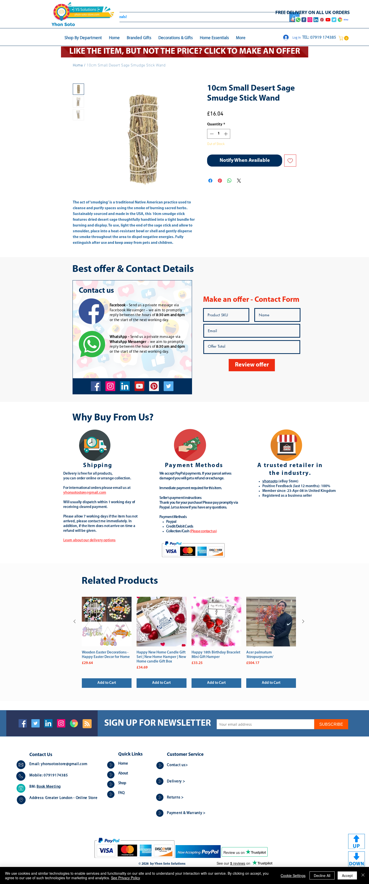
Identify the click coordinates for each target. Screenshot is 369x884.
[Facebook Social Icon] (23, 723)
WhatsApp (118, 337)
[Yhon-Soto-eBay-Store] (346, 19)
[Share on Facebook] (210, 181)
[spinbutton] (219, 133)
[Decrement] (211, 133)
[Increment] (226, 133)
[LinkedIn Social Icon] (48, 723)
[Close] (363, 875)
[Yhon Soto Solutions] (139, 386)
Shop (122, 783)
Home (78, 65)
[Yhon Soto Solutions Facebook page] (303, 19)
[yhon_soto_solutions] (110, 386)
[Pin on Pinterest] (220, 181)
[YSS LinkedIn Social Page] (316, 19)
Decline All (322, 875)
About (123, 773)
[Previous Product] (75, 621)
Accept (347, 875)
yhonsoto (270, 481)
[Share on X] (239, 181)
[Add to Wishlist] (290, 161)
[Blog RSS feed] (87, 724)
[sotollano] (168, 386)
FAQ (121, 793)
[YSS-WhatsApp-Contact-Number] (298, 20)
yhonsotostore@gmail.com (64, 764)
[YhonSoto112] (96, 386)
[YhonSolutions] (154, 386)
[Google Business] (74, 723)
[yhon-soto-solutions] (125, 386)
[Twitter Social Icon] (35, 723)
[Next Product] (303, 621)
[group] (189, 642)
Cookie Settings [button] (293, 875)
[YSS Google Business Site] (340, 19)
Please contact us (203, 531)
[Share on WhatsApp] (229, 181)
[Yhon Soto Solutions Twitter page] (334, 19)
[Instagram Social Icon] (61, 723)
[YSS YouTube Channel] (328, 19)
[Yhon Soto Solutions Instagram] (310, 19)
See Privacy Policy (125, 877)
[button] (344, 38)
